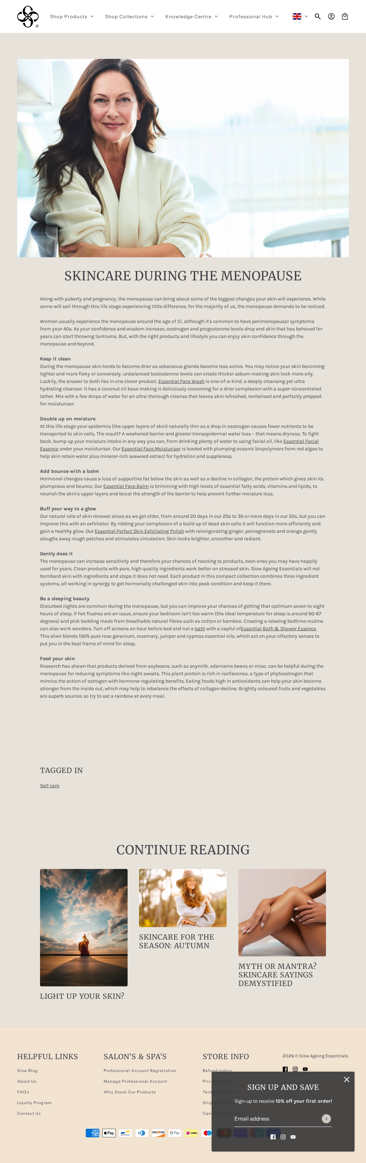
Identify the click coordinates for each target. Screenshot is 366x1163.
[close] (346, 1079)
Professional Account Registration (140, 1070)
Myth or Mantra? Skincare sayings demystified (277, 975)
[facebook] (273, 1136)
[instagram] (283, 1136)
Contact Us (29, 1113)
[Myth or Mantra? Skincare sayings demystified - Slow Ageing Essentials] (282, 912)
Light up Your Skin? (82, 996)
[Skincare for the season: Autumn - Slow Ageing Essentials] (183, 898)
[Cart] (345, 16)
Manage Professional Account (135, 1081)
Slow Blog (27, 1070)
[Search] (318, 16)
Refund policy (217, 1070)
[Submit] (326, 1118)
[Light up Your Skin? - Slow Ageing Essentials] (84, 927)
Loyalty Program (34, 1102)
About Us (26, 1081)
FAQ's (23, 1091)
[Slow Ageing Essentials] (28, 16)
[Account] (331, 16)
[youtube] (293, 1136)
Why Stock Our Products (130, 1091)
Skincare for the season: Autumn (176, 941)
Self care (49, 786)
